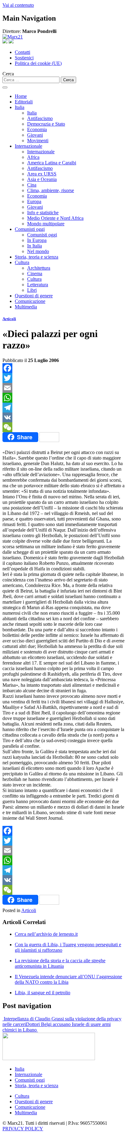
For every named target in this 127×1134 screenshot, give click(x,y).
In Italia (34, 245)
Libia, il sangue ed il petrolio (42, 992)
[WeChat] (63, 427)
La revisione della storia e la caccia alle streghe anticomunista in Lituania (60, 963)
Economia (37, 129)
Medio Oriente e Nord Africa (55, 218)
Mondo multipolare (45, 223)
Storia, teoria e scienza (36, 256)
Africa (33, 157)
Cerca (8, 73)
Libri (32, 290)
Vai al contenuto (18, 5)
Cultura (22, 262)
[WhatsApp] (63, 398)
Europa (34, 201)
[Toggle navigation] (4, 87)
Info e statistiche (43, 212)
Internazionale (28, 146)
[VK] (63, 417)
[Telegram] (63, 407)
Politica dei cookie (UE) (38, 63)
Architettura (38, 268)
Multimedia (26, 306)
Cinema (34, 273)
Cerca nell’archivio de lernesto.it (46, 934)
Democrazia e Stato (46, 124)
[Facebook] (63, 368)
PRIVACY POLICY (22, 1128)
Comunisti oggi (30, 229)
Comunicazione (30, 301)
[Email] (63, 388)
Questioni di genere (34, 295)
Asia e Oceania (42, 179)
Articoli (9, 318)
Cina (31, 184)
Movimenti (37, 140)
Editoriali (24, 101)
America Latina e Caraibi (51, 162)
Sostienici (24, 57)
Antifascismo (40, 118)
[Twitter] (63, 378)
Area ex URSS (41, 173)
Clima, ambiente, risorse (50, 190)
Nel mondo (38, 251)
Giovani (35, 135)
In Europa (37, 240)
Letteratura (37, 284)
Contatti (22, 52)
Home (21, 96)
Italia (19, 107)
